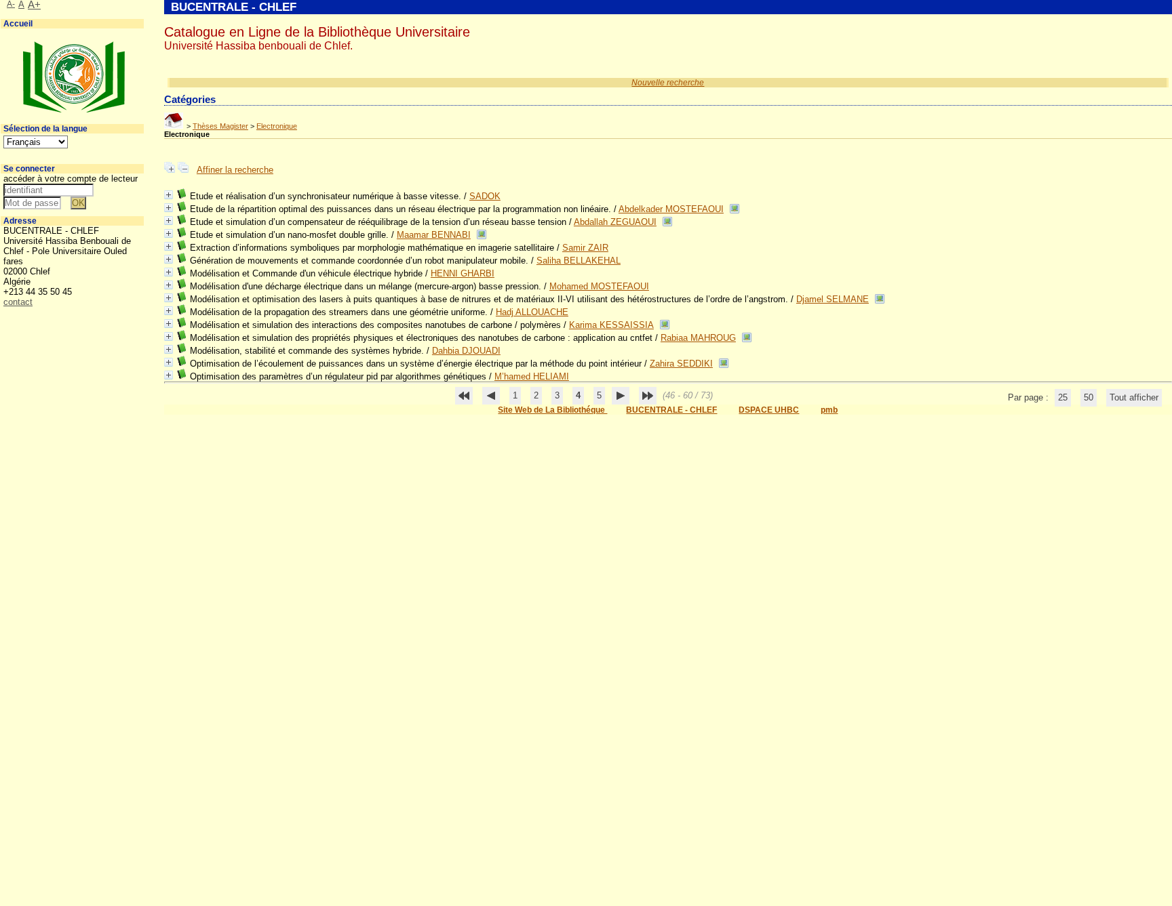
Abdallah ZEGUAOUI (615, 222)
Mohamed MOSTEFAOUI (599, 286)
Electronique (276, 126)
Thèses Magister (220, 126)
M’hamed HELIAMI (531, 376)
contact (18, 302)
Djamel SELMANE (832, 299)
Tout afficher (1134, 397)
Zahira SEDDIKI (681, 363)
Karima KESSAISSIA (611, 325)
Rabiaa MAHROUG (698, 338)
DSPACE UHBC (769, 410)
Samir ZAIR (585, 248)
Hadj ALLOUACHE (532, 312)
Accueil (18, 23)
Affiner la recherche (235, 170)
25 (1063, 397)
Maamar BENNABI (434, 235)
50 (1088, 397)
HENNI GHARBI (462, 273)
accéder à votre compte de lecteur (70, 178)
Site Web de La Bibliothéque (552, 410)
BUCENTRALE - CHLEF (671, 410)
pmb (829, 410)
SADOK (485, 196)
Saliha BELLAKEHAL (578, 260)
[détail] (168, 194)
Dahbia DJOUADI (466, 351)
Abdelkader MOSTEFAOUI (671, 209)
